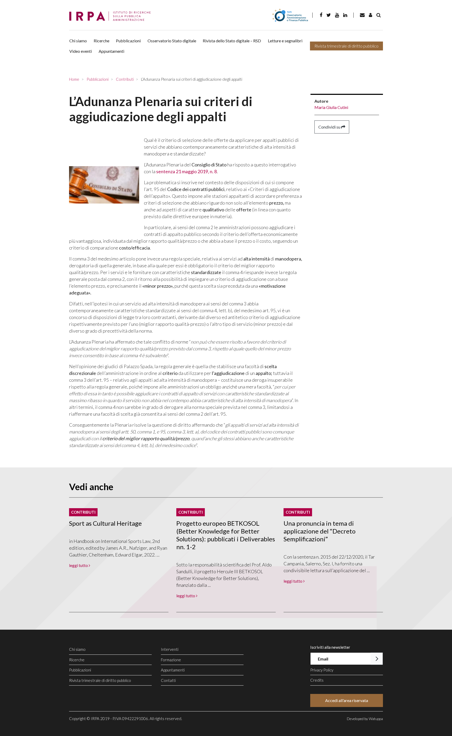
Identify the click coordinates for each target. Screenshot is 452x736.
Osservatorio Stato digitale (172, 40)
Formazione (171, 659)
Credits (317, 680)
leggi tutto (79, 565)
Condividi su (329, 126)
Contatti (168, 680)
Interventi (169, 649)
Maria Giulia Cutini (331, 107)
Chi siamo (78, 40)
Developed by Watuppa (365, 718)
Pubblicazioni (128, 40)
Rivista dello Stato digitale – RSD (232, 40)
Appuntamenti (111, 51)
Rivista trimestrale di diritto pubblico (346, 45)
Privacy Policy (321, 670)
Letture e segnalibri (285, 40)
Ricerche (101, 40)
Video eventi (80, 51)
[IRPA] (111, 16)
